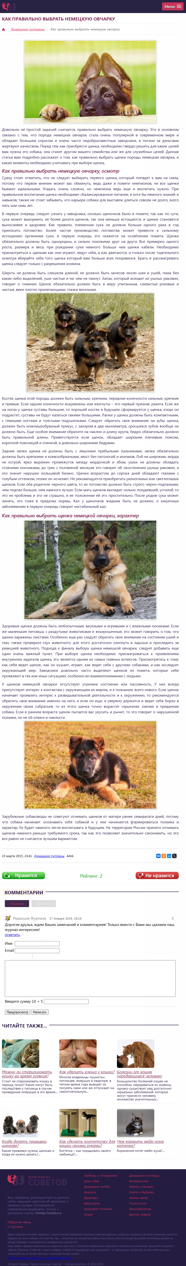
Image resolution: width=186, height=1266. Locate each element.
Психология (138, 1203)
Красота (90, 1192)
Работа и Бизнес (141, 1186)
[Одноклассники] (164, 856)
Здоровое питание (98, 1209)
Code (44, 957)
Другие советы (140, 1214)
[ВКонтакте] (158, 856)
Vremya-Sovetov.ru (48, 1213)
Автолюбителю (140, 1209)
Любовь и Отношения (100, 1175)
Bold (8, 957)
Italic (14, 957)
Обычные (17, 904)
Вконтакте (44, 904)
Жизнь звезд (138, 1198)
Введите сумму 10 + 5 (24, 1001)
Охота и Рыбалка (141, 1192)
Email (9, 950)
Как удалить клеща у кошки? (87, 1072)
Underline (20, 957)
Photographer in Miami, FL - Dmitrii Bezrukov (39, 1258)
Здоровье (91, 1198)
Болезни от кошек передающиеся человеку (139, 1074)
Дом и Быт (91, 1181)
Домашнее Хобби (97, 1186)
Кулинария (92, 1203)
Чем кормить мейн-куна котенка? (140, 1143)
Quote (38, 957)
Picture (57, 957)
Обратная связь (19, 1222)
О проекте (15, 1226)
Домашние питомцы (28, 29)
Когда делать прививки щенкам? (24, 1143)
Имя (8, 943)
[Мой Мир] (169, 856)
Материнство (139, 1181)
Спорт (88, 1214)
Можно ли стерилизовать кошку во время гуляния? (27, 1074)
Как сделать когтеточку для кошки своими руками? (87, 1143)
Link (50, 957)
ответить (12, 934)
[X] (174, 856)
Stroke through (26, 957)
